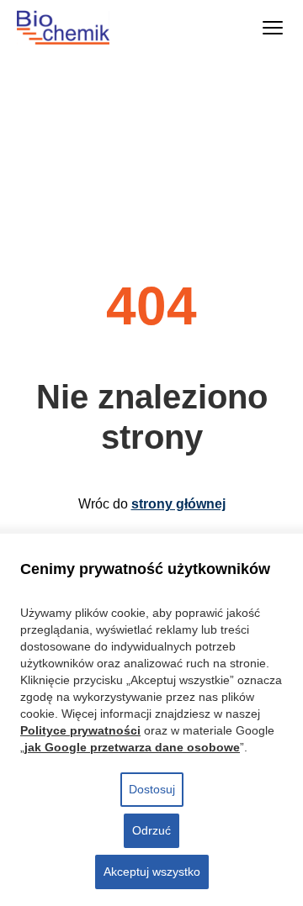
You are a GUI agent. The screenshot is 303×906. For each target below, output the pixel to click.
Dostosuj (152, 789)
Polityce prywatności (80, 730)
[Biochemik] (79, 27)
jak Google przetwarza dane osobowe (132, 747)
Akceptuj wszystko (152, 871)
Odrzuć (151, 830)
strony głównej (178, 504)
